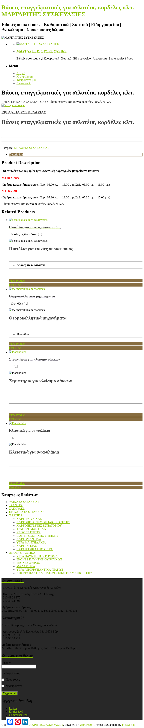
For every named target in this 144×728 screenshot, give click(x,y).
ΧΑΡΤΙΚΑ (15, 515)
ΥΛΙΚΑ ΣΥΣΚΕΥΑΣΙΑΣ (24, 501)
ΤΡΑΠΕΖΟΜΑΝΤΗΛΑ (31, 529)
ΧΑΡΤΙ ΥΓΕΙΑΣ (26, 545)
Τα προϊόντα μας (26, 80)
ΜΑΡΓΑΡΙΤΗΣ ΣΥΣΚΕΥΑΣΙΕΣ (41, 51)
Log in (13, 708)
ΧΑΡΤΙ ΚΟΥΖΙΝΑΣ (29, 518)
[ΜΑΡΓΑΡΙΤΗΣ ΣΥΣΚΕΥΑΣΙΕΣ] (37, 44)
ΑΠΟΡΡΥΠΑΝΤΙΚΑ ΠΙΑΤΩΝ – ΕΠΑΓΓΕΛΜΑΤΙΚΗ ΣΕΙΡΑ (54, 573)
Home (5, 101)
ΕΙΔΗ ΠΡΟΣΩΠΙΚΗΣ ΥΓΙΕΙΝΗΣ (37, 535)
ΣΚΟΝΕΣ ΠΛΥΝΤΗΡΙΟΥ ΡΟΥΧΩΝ (39, 559)
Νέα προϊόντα (13, 686)
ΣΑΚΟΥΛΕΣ (17, 508)
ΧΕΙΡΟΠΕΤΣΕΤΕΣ (28, 532)
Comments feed (18, 715)
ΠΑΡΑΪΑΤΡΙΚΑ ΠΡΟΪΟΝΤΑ (34, 549)
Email (6, 662)
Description (16, 154)
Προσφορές (12, 679)
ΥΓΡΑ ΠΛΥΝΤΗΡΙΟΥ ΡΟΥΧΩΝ (37, 556)
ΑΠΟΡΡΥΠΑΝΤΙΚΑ (22, 552)
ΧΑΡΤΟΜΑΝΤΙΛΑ (28, 539)
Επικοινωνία (23, 83)
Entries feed (16, 711)
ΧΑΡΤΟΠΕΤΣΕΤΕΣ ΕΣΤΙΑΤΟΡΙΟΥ (39, 525)
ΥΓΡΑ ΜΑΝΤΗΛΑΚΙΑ (31, 542)
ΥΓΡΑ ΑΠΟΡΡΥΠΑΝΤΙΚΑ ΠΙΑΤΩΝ (39, 569)
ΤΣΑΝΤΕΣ (15, 505)
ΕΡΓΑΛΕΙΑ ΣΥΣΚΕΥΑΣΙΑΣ (28, 101)
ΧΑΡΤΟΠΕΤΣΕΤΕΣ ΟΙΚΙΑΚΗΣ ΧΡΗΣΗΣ (43, 522)
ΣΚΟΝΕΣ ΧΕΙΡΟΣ (28, 562)
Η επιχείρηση (24, 76)
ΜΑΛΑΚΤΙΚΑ (25, 566)
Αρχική (20, 73)
